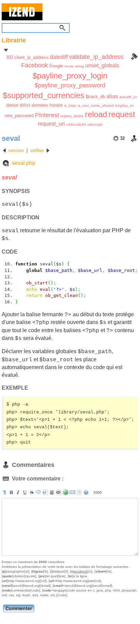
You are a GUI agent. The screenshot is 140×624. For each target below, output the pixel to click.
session (16, 150)
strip (79, 492)
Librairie (14, 40)
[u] (25, 492)
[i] (18, 492)
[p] (4, 492)
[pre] (45, 492)
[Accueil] (70, 11)
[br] (52, 492)
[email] (72, 492)
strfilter (37, 150)
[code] (59, 492)
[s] (31, 492)
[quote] (38, 492)
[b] (11, 492)
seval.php (23, 163)
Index (134, 57)
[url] (65, 492)
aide (86, 492)
